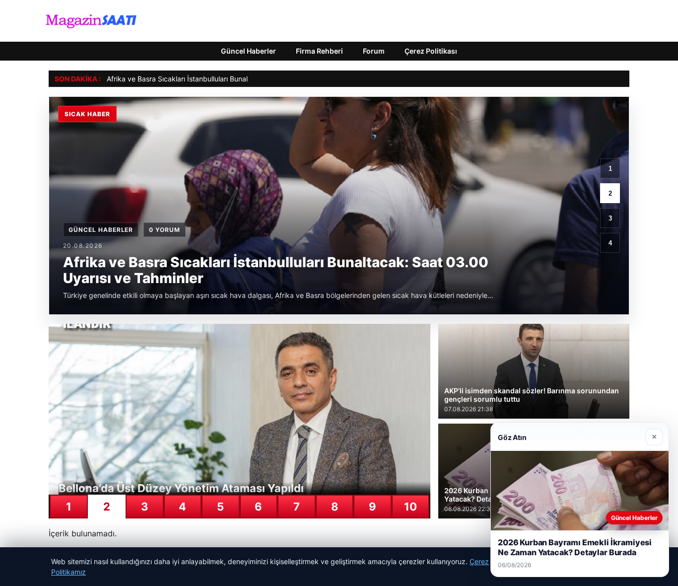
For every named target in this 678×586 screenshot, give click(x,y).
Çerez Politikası (431, 51)
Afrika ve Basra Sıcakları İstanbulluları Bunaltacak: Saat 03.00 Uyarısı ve (223, 78)
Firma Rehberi (319, 51)
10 (410, 506)
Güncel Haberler (248, 51)
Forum (374, 51)
